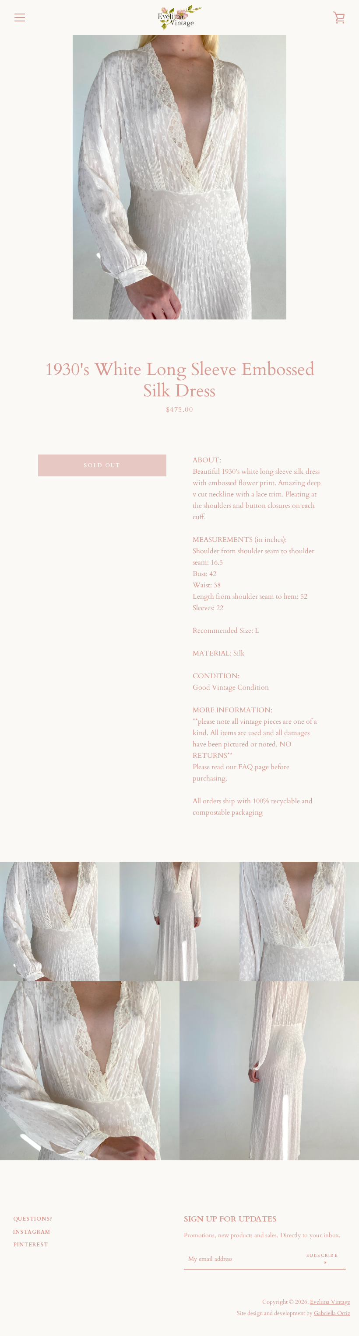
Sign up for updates (230, 1219)
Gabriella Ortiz (332, 1313)
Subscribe (322, 1256)
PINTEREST (30, 1244)
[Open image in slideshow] (179, 177)
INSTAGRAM (31, 1231)
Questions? (33, 1218)
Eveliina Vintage (330, 1302)
